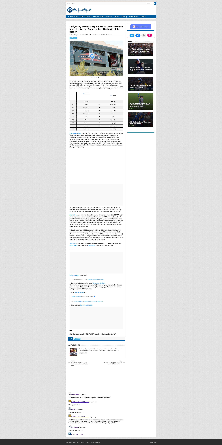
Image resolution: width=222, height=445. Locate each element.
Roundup (124, 17)
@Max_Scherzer (76, 296)
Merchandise (133, 17)
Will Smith (73, 243)
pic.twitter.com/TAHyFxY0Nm (95, 301)
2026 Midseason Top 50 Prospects (79, 17)
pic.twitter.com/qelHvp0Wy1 (96, 279)
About (73, 3)
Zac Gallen (73, 215)
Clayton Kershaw (75, 133)
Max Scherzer (79, 292)
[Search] (155, 3)
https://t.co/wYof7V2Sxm (80, 301)
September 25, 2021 (99, 283)
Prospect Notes (98, 17)
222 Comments (107, 34)
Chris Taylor (74, 245)
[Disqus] (96, 413)
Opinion (116, 17)
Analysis (109, 17)
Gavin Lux (91, 245)
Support (142, 17)
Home (68, 3)
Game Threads (95, 34)
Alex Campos (74, 34)
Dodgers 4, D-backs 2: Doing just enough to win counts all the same (80, 363)
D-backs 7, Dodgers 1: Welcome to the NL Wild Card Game (113, 362)
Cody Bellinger (74, 275)
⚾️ (141, 26)
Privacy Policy (152, 442)
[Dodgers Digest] (79, 9)
